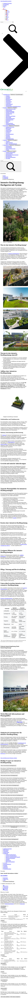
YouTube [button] (2, 955)
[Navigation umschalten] (26, 91)
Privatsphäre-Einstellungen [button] (8, 881)
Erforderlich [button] (3, 907)
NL (7, 13)
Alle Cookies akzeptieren (15, 996)
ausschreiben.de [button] (4, 980)
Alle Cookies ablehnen (5, 996)
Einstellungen (3, 906)
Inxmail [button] (2, 971)
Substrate (4, 435)
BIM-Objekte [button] (3, 963)
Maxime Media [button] (4, 988)
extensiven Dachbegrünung (13, 253)
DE (7, 10)
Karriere (5, 5)
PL (7, 15)
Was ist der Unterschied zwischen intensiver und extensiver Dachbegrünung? (14, 827)
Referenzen (3, 753)
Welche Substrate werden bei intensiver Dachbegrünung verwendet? (14, 813)
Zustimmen (4, 909)
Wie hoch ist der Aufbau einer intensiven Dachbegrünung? (12, 795)
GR (8, 17)
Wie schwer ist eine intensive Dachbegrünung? (10, 785)
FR (7, 14)
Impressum (22, 903)
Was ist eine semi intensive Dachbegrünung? (9, 839)
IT (7, 18)
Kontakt (14, 517)
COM (8, 11)
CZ (7, 19)
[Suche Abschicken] (13, 22)
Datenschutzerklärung (9, 903)
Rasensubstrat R (11, 442)
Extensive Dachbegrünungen (6, 598)
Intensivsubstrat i (4, 444)
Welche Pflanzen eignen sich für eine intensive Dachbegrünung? (13, 804)
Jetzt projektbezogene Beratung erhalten (9, 758)
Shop (4, 6)
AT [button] (5, 9)
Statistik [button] (2, 920)
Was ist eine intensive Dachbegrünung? (8, 765)
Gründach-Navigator (7, 3)
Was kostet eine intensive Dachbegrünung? (9, 775)
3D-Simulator (6, 4)
